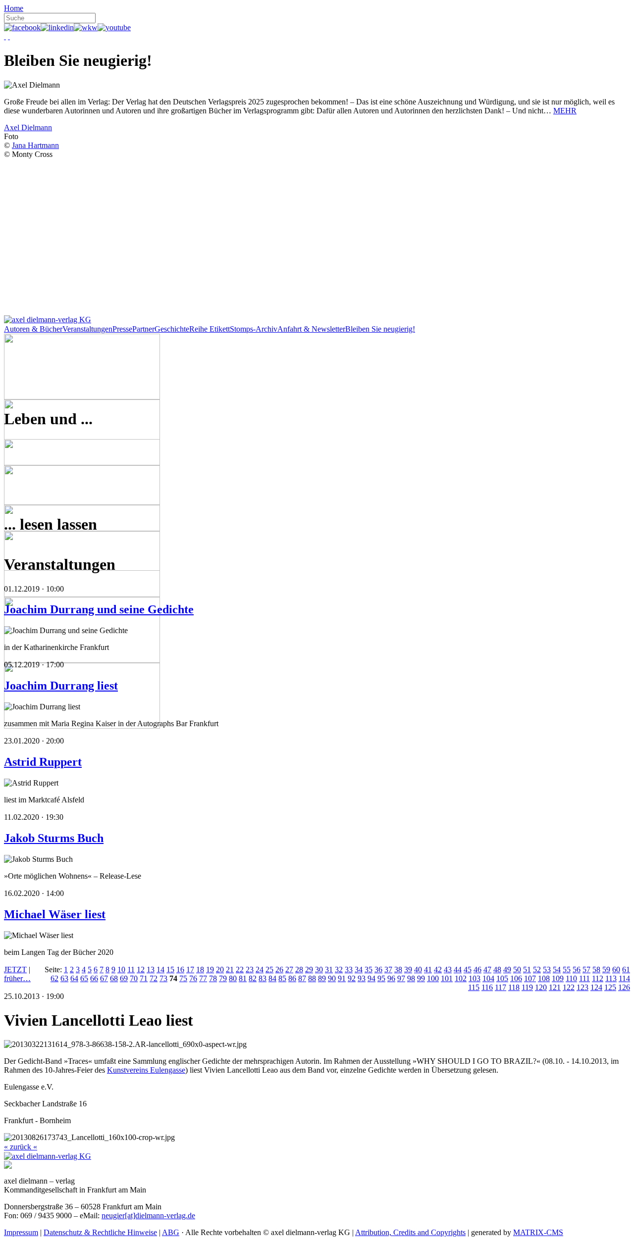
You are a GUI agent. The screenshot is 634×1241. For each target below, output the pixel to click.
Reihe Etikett (209, 329)
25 (269, 969)
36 (378, 969)
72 (154, 978)
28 (299, 969)
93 (362, 978)
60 (616, 969)
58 (596, 969)
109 (558, 978)
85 (282, 978)
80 (233, 978)
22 (240, 969)
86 (292, 978)
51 (527, 969)
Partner (143, 329)
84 (272, 978)
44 (458, 969)
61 (626, 969)
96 (391, 978)
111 (584, 978)
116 (487, 987)
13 (151, 969)
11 (131, 969)
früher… (17, 978)
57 (586, 969)
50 (517, 969)
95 (381, 978)
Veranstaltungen (87, 329)
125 (610, 987)
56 (577, 969)
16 (180, 969)
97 (401, 978)
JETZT (15, 969)
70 (134, 978)
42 (438, 969)
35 (368, 969)
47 (487, 969)
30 (319, 969)
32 (339, 969)
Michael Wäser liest (55, 914)
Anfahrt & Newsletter (311, 329)
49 (507, 969)
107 (530, 978)
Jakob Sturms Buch (54, 838)
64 (74, 978)
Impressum (21, 1232)
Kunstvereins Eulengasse (146, 1070)
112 (597, 978)
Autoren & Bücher (33, 329)
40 (418, 969)
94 (371, 978)
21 (230, 969)
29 (309, 969)
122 (569, 987)
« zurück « (20, 1146)
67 (104, 978)
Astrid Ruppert (43, 761)
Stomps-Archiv (253, 329)
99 (421, 978)
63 (64, 978)
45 (468, 969)
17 (190, 969)
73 (163, 978)
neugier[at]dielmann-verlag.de (148, 1215)
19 (210, 969)
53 (547, 969)
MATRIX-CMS (538, 1232)
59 (606, 969)
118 (514, 987)
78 (213, 978)
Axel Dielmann (28, 127)
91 (342, 978)
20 (220, 969)
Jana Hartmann (35, 145)
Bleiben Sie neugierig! (380, 329)
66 (94, 978)
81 (243, 978)
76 (193, 978)
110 (571, 978)
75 (183, 978)
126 (624, 987)
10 (121, 969)
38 (398, 969)
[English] (9, 36)
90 (332, 978)
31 (329, 969)
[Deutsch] (5, 36)
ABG (170, 1232)
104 (488, 978)
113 (611, 978)
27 (289, 969)
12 (141, 969)
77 (203, 978)
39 (408, 969)
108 (544, 978)
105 (502, 978)
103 (474, 978)
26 (279, 969)
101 (447, 978)
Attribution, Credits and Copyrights (410, 1232)
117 (500, 987)
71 (144, 978)
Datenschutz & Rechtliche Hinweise (100, 1232)
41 (428, 969)
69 (124, 978)
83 (262, 978)
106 (516, 978)
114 (624, 978)
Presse (122, 329)
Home (13, 8)
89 (322, 978)
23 (250, 969)
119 (527, 987)
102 (461, 978)
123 (582, 987)
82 (253, 978)
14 (160, 969)
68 (114, 978)
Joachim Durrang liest (61, 685)
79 (223, 978)
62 (54, 978)
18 (200, 969)
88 (312, 978)
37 (388, 969)
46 (477, 969)
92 (352, 978)
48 (497, 969)
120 (541, 987)
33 (349, 969)
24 (260, 969)
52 (537, 969)
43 (448, 969)
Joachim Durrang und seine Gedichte (99, 609)
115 (473, 987)
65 (84, 978)
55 (567, 969)
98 (411, 978)
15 (170, 969)
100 (433, 978)
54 (557, 969)
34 (359, 969)
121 (555, 987)
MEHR (565, 110)
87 (302, 978)
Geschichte (172, 329)
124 (596, 987)
